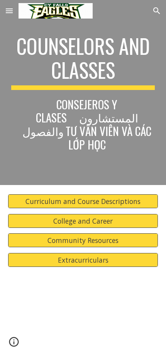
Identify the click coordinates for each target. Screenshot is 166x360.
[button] (9, 10)
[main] (83, 92)
